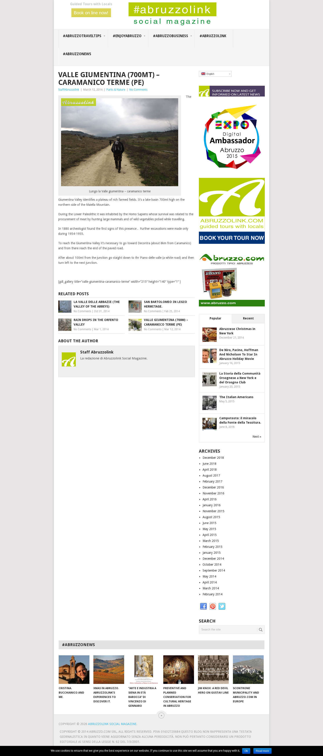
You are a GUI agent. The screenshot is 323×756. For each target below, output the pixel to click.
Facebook (203, 606)
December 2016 (213, 487)
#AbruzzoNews (77, 54)
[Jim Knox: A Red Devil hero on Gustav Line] (213, 669)
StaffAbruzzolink (68, 89)
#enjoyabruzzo (127, 36)
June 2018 (209, 463)
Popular (215, 318)
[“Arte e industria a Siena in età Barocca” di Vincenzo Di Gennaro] (143, 669)
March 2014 (211, 588)
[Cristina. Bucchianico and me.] (74, 669)
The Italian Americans (236, 397)
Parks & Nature (116, 89)
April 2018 (210, 469)
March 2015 (211, 541)
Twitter (221, 606)
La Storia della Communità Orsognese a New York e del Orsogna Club (239, 378)
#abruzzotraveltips (82, 36)
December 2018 (213, 457)
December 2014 (213, 558)
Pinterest (212, 606)
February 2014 (212, 594)
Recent (248, 318)
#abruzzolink (213, 36)
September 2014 (214, 570)
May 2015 (209, 529)
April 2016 (210, 499)
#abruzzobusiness (170, 36)
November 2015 (213, 511)
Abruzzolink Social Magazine (112, 724)
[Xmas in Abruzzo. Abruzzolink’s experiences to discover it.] (108, 669)
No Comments (138, 89)
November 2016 (213, 493)
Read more (262, 750)
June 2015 (209, 523)
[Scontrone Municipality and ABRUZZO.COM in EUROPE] (248, 669)
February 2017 (212, 481)
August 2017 (211, 475)
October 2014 (212, 564)
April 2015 (210, 535)
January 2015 (212, 552)
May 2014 (209, 576)
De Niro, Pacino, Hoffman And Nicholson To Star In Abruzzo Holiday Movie (238, 354)
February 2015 (212, 546)
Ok (246, 750)
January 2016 (212, 505)
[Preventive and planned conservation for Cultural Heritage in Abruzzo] (178, 669)
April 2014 (210, 582)
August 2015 (211, 517)
